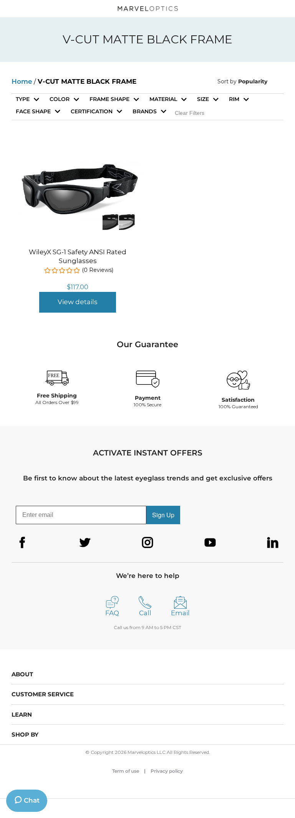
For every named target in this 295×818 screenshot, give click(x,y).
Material (163, 99)
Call (145, 613)
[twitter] (85, 543)
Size (203, 99)
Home (22, 81)
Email (180, 613)
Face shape (33, 111)
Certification (92, 111)
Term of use (125, 771)
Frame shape (109, 99)
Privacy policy (167, 771)
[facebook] (22, 543)
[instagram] (147, 543)
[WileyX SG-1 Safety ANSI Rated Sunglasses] (77, 156)
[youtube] (210, 543)
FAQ (112, 613)
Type (23, 99)
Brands (145, 111)
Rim (234, 99)
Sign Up (163, 514)
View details (78, 302)
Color (60, 99)
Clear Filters (189, 113)
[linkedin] (273, 543)
